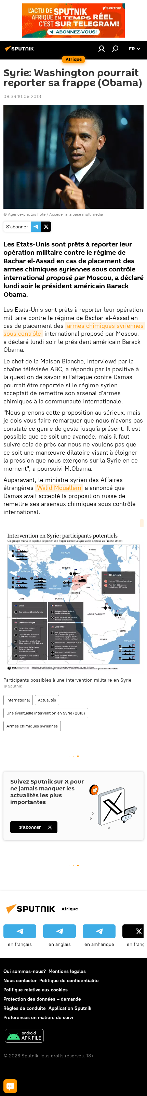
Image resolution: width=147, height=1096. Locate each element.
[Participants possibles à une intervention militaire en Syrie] (73, 598)
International (18, 700)
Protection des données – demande (42, 999)
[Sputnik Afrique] (20, 51)
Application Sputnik (70, 1008)
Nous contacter (20, 980)
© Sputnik (12, 686)
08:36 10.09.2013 (22, 96)
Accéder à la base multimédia (76, 214)
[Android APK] (24, 1036)
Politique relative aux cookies (35, 990)
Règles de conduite (24, 1008)
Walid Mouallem (59, 488)
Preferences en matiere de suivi (38, 1017)
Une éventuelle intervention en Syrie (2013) (45, 713)
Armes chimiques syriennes (32, 726)
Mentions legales (67, 971)
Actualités (47, 700)
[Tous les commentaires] (10, 1086)
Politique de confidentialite (69, 980)
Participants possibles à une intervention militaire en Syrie (67, 680)
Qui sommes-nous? (24, 971)
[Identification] (101, 48)
